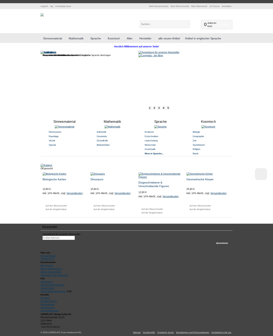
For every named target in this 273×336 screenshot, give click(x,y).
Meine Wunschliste (51, 272)
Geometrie (102, 136)
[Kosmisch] (208, 126)
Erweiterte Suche (165, 332)
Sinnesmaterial (64, 122)
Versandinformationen (53, 285)
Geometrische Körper (200, 179)
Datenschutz (47, 288)
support (44, 6)
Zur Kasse (214, 6)
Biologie (196, 132)
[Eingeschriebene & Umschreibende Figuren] (160, 175)
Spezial (52, 145)
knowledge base (63, 6)
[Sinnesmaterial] (65, 126)
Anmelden (226, 6)
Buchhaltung (47, 304)
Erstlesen (149, 132)
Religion (196, 149)
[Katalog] (46, 165)
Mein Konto (47, 265)
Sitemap (137, 332)
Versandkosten (75, 193)
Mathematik (112, 122)
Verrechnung (48, 307)
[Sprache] (160, 126)
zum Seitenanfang (261, 174)
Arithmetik (101, 132)
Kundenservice (49, 301)
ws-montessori (48, 255)
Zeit (194, 140)
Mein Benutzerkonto (158, 6)
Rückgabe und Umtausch (54, 275)
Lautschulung (151, 140)
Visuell (52, 140)
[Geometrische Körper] (208, 173)
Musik (195, 153)
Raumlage (54, 136)
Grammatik (150, 149)
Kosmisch (208, 122)
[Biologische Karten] (65, 173)
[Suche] (193, 24)
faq (51, 6)
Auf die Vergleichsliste (56, 209)
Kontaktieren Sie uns (221, 332)
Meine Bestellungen (51, 268)
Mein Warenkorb (199, 6)
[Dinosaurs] (113, 173)
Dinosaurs (97, 179)
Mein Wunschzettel (180, 6)
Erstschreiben (151, 136)
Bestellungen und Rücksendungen (192, 332)
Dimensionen (55, 132)
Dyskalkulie (102, 140)
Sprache (160, 122)
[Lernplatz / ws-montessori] (42, 14)
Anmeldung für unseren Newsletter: (62, 234)
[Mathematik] (113, 126)
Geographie (198, 136)
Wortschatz (150, 145)
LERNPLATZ (47, 259)
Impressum (47, 281)
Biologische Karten (54, 179)
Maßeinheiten (103, 145)
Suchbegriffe (149, 332)
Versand (45, 298)
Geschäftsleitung (50, 310)
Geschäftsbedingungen (53, 291)
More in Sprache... (154, 153)
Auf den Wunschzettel (56, 205)
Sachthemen (199, 145)
